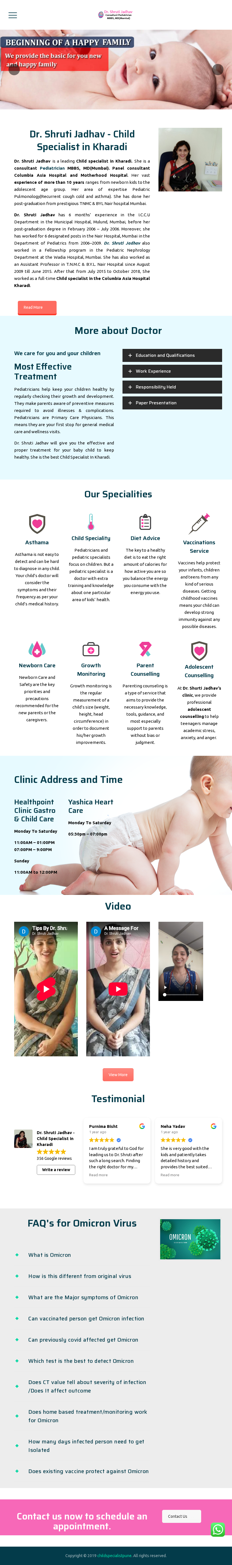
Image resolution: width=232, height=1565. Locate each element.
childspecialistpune (114, 1555)
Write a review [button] (56, 1169)
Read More (33, 307)
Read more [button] (98, 1175)
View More (118, 1074)
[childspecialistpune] (115, 15)
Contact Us (177, 1516)
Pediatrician (52, 168)
